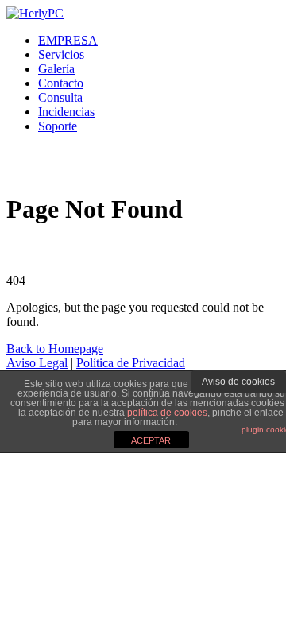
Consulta (60, 97)
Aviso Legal (37, 363)
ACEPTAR (151, 440)
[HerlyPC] (35, 13)
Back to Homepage (54, 348)
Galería (56, 69)
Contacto (60, 83)
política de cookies (167, 412)
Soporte (57, 126)
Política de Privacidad (130, 363)
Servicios (61, 54)
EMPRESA (68, 40)
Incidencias (66, 111)
